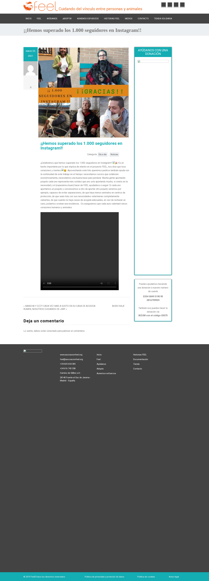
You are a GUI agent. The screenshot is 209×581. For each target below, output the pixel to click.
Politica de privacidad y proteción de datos (104, 576)
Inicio (29, 18)
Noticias (114, 154)
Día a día (102, 154)
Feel (99, 359)
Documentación (140, 359)
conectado (51, 331)
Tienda (136, 364)
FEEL (39, 18)
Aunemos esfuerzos (88, 18)
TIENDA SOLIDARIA (163, 18)
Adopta (100, 368)
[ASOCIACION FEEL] (40, 5)
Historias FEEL (112, 18)
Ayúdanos (52, 18)
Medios (128, 18)
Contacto (143, 18)
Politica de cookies (146, 576)
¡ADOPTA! (67, 18)
